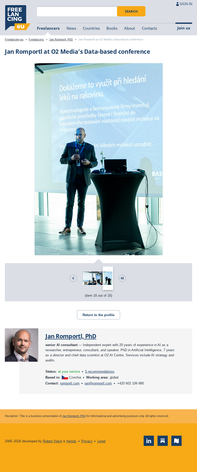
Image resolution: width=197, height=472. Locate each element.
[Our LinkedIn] (149, 441)
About (129, 28)
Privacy (87, 441)
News (71, 28)
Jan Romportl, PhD (61, 39)
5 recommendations (99, 371)
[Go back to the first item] (122, 278)
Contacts (149, 28)
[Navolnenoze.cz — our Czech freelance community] (176, 441)
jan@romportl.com (98, 383)
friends (71, 441)
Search (131, 11)
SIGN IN (186, 4)
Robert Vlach (52, 441)
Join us (183, 27)
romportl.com (70, 383)
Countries (91, 28)
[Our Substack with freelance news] (162, 441)
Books (111, 28)
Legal (101, 441)
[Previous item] (73, 278)
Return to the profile (98, 315)
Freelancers (48, 28)
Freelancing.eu (18, 18)
